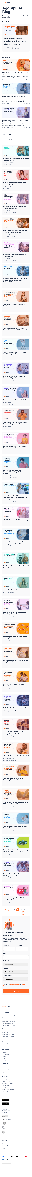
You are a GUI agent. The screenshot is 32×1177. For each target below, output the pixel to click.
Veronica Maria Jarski (10, 499)
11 (14, 909)
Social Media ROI (6, 1040)
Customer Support (6, 1069)
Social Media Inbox (6, 1032)
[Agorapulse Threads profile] (12, 1157)
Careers (4, 1056)
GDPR (3, 1148)
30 (15, 913)
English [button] (6, 1165)
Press (3, 1058)
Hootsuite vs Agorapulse (8, 1017)
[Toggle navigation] (30, 2)
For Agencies (5, 1042)
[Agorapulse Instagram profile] (7, 1157)
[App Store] (5, 1103)
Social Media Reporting (7, 1038)
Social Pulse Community (8, 1089)
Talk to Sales (5, 1072)
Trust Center (5, 1091)
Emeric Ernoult (8, 308)
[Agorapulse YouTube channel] (21, 1157)
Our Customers (5, 1054)
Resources (4, 1093)
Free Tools (4, 1079)
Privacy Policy (5, 1146)
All (10, 135)
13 (21, 909)
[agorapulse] (5, 2)
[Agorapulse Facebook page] (3, 1157)
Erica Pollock (7, 79)
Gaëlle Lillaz (9, 47)
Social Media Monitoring (8, 1036)
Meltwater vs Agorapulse (8, 1019)
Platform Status (6, 1071)
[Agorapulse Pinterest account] (26, 1157)
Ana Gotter (7, 234)
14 (24, 909)
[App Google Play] (5, 1100)
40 (19, 913)
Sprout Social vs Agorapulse (9, 1016)
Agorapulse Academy (7, 1083)
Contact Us (4, 1052)
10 (10, 909)
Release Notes (5, 1085)
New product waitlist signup (9, 1045)
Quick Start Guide (6, 1067)
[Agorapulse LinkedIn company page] (3, 1160)
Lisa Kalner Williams (10, 712)
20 (12, 913)
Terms (3, 1143)
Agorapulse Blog (6, 1081)
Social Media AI (6, 1043)
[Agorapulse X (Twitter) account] (17, 1157)
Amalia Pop (7, 570)
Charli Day (7, 210)
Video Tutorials (5, 1087)
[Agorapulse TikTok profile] (7, 1160)
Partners (4, 1060)
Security (4, 1151)
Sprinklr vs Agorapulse (7, 1023)
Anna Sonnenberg (8, 103)
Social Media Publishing (8, 1034)
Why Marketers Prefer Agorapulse (10, 1025)
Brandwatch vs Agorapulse (8, 1021)
